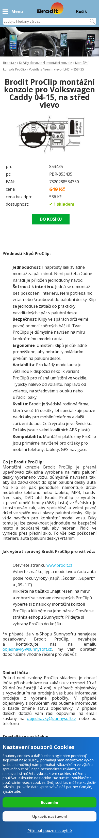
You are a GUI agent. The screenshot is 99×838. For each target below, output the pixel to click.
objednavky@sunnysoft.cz (27, 649)
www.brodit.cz (59, 565)
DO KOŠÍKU (51, 219)
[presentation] (13, 136)
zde (17, 791)
